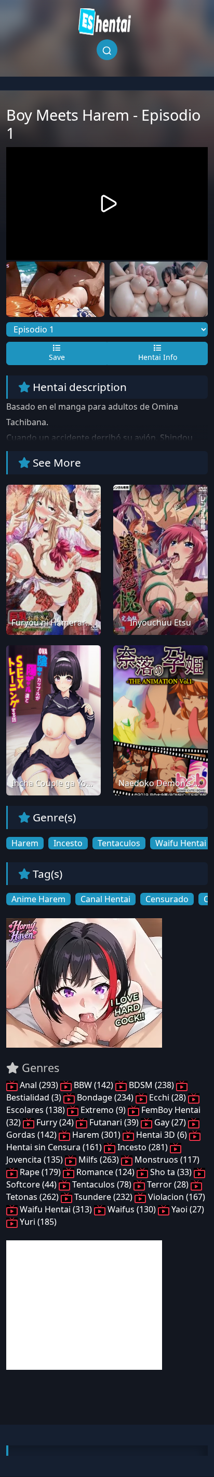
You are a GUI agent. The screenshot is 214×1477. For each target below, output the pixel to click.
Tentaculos (119, 843)
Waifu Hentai (180, 843)
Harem (24, 843)
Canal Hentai (105, 899)
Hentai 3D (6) (161, 1134)
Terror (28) (168, 1184)
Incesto (68, 843)
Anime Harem (38, 899)
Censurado (167, 899)
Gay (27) (170, 1122)
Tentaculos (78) (101, 1184)
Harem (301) (96, 1134)
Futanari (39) (114, 1122)
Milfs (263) (98, 1159)
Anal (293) (39, 1085)
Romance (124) (105, 1172)
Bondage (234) (105, 1097)
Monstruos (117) (165, 1159)
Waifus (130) (131, 1209)
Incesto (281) (142, 1147)
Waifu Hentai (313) (56, 1209)
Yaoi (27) (186, 1209)
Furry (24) (55, 1122)
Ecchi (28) (167, 1097)
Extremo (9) (103, 1110)
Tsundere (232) (103, 1197)
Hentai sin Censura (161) (55, 1147)
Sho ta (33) (171, 1172)
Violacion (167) (175, 1197)
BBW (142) (93, 1085)
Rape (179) (40, 1172)
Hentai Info (157, 357)
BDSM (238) (151, 1085)
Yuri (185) (37, 1221)
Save (57, 357)
